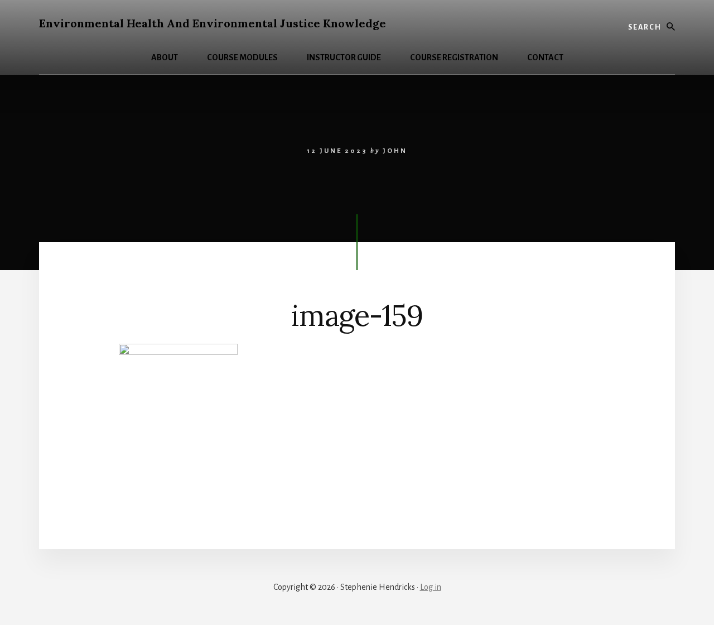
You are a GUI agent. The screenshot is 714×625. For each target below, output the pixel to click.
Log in (430, 587)
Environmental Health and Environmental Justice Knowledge (212, 23)
